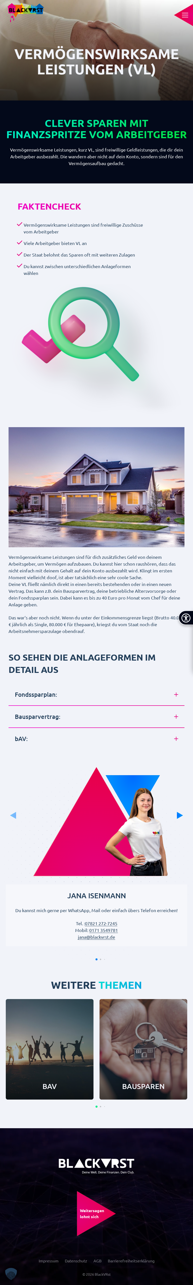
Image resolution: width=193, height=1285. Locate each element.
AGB (97, 1260)
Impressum (49, 1260)
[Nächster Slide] (179, 815)
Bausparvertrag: (37, 716)
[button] (96, 959)
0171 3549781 (103, 930)
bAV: (21, 739)
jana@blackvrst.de (96, 937)
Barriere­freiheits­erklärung (131, 1260)
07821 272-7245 (101, 923)
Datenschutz (76, 1260)
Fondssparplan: (36, 694)
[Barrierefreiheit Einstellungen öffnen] (185, 618)
